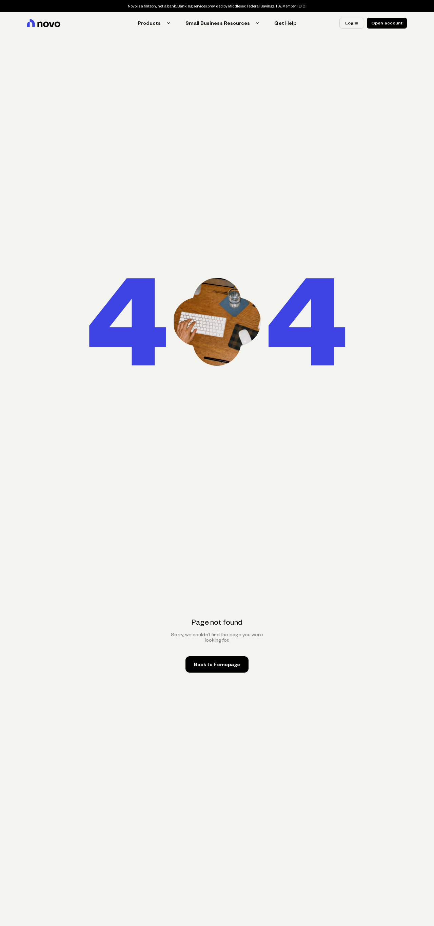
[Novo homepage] (43, 23)
